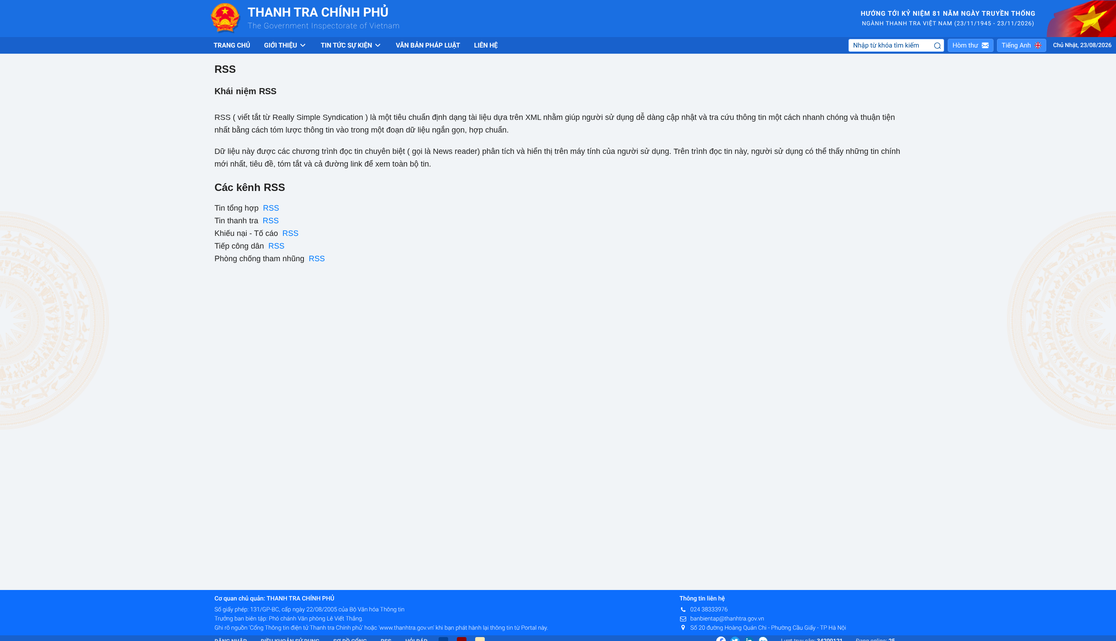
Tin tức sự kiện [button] (347, 45)
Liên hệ (486, 45)
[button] (971, 45)
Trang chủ (232, 45)
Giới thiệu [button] (281, 45)
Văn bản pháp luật (428, 45)
